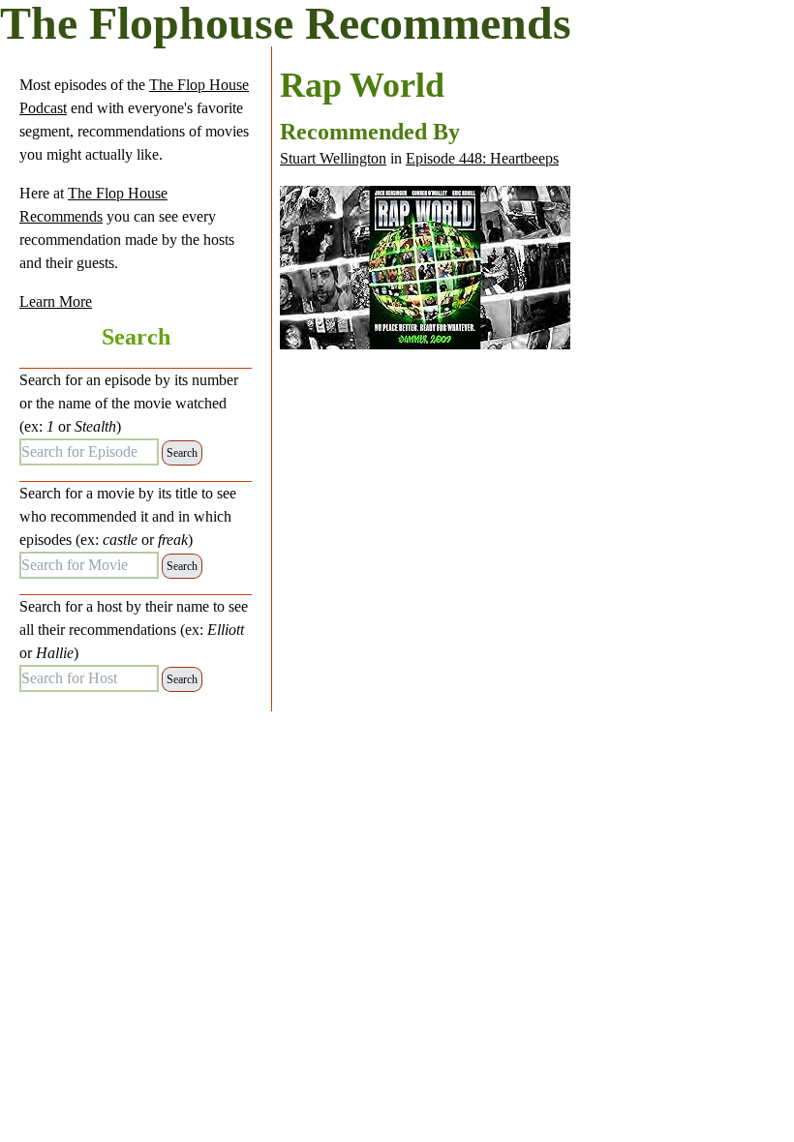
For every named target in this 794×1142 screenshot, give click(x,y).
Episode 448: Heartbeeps (482, 158)
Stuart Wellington (333, 158)
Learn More (55, 301)
